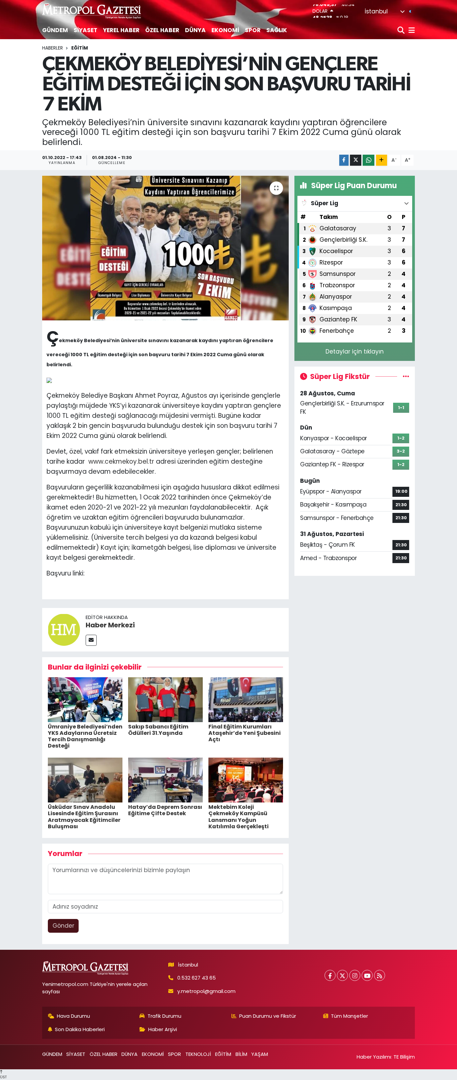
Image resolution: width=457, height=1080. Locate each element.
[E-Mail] (91, 640)
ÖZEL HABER (162, 30)
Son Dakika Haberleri (80, 1029)
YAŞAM (259, 1054)
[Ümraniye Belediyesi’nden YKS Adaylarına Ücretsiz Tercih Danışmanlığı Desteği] (85, 699)
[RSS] (379, 975)
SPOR (253, 30)
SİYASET (85, 30)
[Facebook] (330, 975)
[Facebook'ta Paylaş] (344, 160)
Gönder (63, 926)
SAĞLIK (276, 30)
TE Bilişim (404, 1056)
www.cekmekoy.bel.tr (121, 461)
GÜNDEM (55, 30)
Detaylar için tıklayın (355, 352)
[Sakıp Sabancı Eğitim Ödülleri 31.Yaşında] (165, 699)
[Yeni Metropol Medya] (92, 10)
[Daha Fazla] (381, 160)
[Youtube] (367, 975)
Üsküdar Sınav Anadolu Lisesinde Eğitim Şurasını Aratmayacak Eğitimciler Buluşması (84, 816)
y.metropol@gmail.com (206, 991)
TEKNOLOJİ (198, 1054)
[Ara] (401, 30)
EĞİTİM (79, 48)
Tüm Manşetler (349, 1015)
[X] (342, 975)
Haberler (52, 48)
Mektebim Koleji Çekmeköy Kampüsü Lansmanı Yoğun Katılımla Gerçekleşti (238, 816)
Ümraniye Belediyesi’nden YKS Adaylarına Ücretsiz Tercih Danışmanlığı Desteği (85, 736)
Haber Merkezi (110, 625)
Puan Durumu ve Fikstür (267, 1015)
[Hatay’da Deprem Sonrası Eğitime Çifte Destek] (165, 780)
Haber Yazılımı (374, 1056)
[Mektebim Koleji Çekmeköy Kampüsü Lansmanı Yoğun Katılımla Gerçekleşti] (245, 780)
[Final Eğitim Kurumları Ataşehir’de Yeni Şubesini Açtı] (245, 699)
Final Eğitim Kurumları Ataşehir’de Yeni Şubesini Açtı (244, 733)
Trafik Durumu (164, 1015)
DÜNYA (195, 30)
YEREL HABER (121, 30)
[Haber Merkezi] (64, 629)
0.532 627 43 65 (196, 977)
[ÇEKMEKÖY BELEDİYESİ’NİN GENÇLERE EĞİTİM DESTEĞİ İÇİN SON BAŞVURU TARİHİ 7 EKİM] (165, 248)
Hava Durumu (73, 1015)
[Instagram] (354, 975)
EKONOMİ (225, 30)
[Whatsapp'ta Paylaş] (368, 160)
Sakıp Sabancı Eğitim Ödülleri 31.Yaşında (158, 730)
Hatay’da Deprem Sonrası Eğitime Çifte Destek (165, 810)
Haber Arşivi (162, 1029)
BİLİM (241, 1054)
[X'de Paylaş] (355, 160)
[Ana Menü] (410, 30)
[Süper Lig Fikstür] (406, 376)
